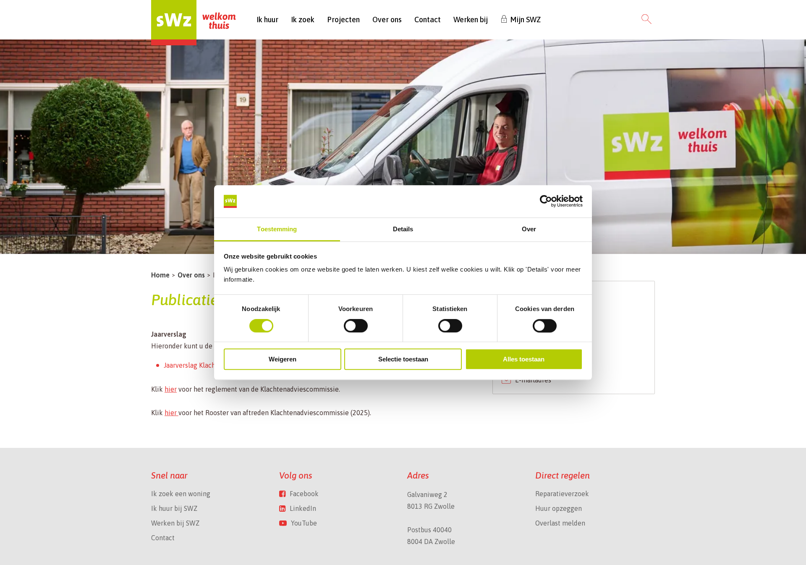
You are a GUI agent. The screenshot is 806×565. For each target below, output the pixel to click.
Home (160, 275)
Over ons (387, 19)
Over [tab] (529, 229)
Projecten (343, 19)
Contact (427, 19)
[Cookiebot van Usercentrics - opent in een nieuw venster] (546, 201)
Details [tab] (403, 229)
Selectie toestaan (403, 359)
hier (171, 389)
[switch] (356, 325)
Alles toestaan (523, 359)
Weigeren (282, 359)
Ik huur (267, 19)
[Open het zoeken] (646, 20)
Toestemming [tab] (277, 229)
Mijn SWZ (525, 19)
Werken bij (470, 19)
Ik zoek (302, 19)
